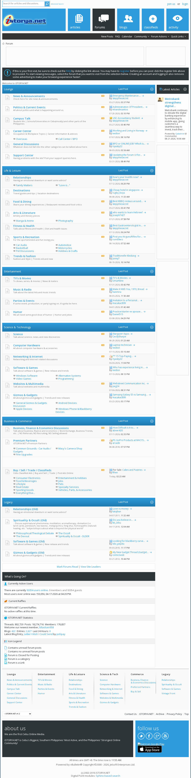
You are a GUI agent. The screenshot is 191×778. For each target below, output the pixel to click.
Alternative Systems (69, 375)
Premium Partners (25, 440)
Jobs (60, 481)
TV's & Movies (22, 278)
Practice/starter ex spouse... (127, 311)
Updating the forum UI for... (127, 154)
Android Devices (67, 403)
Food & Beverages (26, 481)
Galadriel (179, 133)
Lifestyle (21, 484)
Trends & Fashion (24, 256)
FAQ (117, 36)
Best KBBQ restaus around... (128, 201)
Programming (65, 378)
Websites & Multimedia (28, 384)
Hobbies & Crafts (68, 251)
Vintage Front (168, 693)
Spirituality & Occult (172, 684)
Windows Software (26, 375)
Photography (65, 220)
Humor (17, 312)
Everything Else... (25, 493)
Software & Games (25, 367)
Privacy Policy (174, 714)
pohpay (61, 634)
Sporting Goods (25, 490)
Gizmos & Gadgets (25, 395)
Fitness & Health (24, 226)
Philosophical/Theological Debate (35, 533)
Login (185, 4)
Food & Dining (22, 201)
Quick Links (177, 36)
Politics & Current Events (29, 107)
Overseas (21, 139)
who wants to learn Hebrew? (128, 212)
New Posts (107, 36)
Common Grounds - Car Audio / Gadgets (32, 450)
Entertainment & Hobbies (72, 478)
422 (13, 631)
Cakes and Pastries (132, 469)
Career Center (22, 131)
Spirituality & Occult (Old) (30, 520)
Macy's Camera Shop (70, 448)
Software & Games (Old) (29, 541)
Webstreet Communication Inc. (129, 383)
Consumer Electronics (28, 478)
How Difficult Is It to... (124, 427)
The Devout (22, 536)
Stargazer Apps (121, 333)
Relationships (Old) (25, 509)
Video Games (23, 378)
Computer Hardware (26, 345)
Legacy (8, 502)
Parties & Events (23, 300)
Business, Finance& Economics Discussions (143, 681)
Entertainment (12, 271)
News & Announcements (29, 96)
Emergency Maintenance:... (127, 95)
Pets (60, 484)
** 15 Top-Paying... (123, 356)
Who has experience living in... (128, 367)
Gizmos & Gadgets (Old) (28, 552)
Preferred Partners (140, 687)
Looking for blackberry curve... (129, 541)
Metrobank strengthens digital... (173, 102)
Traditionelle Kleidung (124, 255)
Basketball (22, 248)
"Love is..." (64, 185)
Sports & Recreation (26, 237)
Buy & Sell (136, 691)
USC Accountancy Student (126, 118)
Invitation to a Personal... (126, 300)
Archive (160, 714)
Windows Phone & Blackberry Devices (74, 410)
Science (18, 334)
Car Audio (21, 245)
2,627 (29, 631)
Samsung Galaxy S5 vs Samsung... (130, 394)
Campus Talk (21, 118)
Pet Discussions (25, 251)
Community (140, 36)
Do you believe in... (123, 519)
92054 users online (37, 590)
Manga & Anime (25, 220)
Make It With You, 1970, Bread (128, 289)
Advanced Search (57, 4)
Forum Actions (159, 36)
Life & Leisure (12, 170)
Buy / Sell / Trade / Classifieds (32, 470)
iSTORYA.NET (146, 714)
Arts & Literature (24, 213)
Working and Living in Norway (128, 130)
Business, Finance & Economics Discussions (41, 428)
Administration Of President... (128, 106)
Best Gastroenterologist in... (127, 225)
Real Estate (22, 487)
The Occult (64, 533)
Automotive (64, 245)
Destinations (21, 190)
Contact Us (131, 714)
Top (186, 714)
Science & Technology (17, 327)
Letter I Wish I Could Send (38, 634)
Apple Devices (24, 409)
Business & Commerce (18, 421)
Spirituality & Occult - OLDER (73, 536)
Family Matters (24, 185)
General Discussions (26, 144)
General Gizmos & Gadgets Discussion (30, 404)
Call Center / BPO (68, 139)
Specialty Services (68, 487)
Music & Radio (22, 289)
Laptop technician (122, 345)
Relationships (22, 177)
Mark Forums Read (67, 566)
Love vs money (121, 508)
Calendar (127, 36)
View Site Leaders (91, 566)
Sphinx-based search (108, 775)
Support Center (23, 155)
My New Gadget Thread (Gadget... (130, 552)
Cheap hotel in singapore (126, 190)
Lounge (8, 89)
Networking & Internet (28, 356)
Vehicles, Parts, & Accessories (75, 490)
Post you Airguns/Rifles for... (127, 236)
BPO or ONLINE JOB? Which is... (129, 143)
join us (171, 4)
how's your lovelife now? (126, 177)
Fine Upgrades (24, 454)
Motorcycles (65, 248)
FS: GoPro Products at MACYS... (129, 440)
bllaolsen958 (46, 627)
